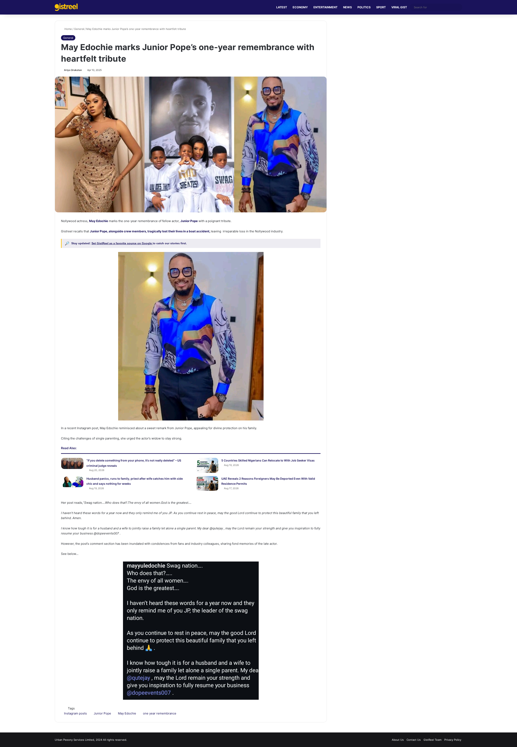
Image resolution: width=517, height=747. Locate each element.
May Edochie (98, 221)
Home (68, 29)
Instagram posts (75, 713)
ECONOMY (300, 7)
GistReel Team (432, 739)
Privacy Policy (452, 739)
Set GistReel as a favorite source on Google (122, 243)
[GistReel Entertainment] (66, 7)
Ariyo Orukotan (73, 70)
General (79, 29)
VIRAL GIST (399, 7)
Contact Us (414, 739)
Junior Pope (189, 221)
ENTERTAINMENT (325, 7)
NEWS (347, 7)
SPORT (381, 7)
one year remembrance (159, 713)
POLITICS (364, 7)
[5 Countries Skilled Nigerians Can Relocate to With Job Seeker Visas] (207, 465)
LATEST (281, 7)
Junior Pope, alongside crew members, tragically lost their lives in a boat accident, (150, 231)
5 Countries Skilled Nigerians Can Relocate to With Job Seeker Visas (268, 460)
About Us (398, 739)
